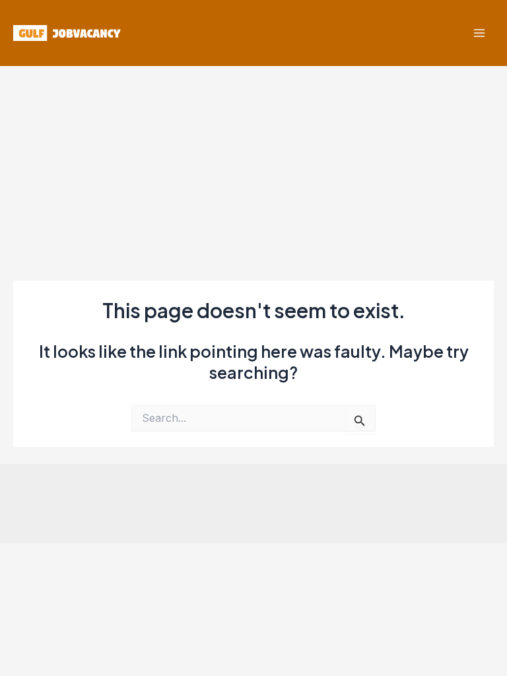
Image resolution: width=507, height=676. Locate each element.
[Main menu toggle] (479, 33)
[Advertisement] (253, 165)
